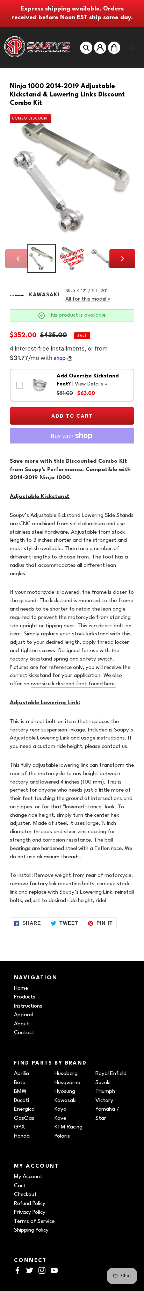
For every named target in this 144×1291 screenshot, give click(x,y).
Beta (20, 1083)
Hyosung (65, 1091)
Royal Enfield (111, 1073)
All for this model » (87, 299)
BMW (20, 1091)
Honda (22, 1136)
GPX (19, 1127)
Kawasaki (66, 1100)
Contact (24, 1033)
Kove (60, 1118)
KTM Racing (68, 1127)
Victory (104, 1100)
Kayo (60, 1109)
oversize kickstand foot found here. (73, 684)
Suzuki (102, 1083)
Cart (20, 1186)
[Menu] (132, 47)
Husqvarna (67, 1083)
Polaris (62, 1136)
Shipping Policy (31, 1230)
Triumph (105, 1091)
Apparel (23, 1015)
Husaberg (66, 1073)
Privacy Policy (29, 1212)
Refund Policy (29, 1203)
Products (24, 997)
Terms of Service (34, 1221)
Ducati (21, 1100)
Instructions (28, 1006)
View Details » (91, 384)
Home (21, 988)
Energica (24, 1109)
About (21, 1024)
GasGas (24, 1118)
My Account (28, 1177)
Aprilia (21, 1073)
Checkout (25, 1194)
